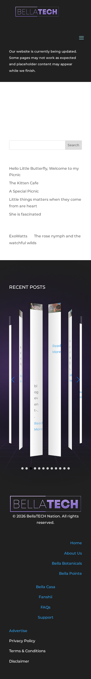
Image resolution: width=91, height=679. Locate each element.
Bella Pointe (70, 573)
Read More (21, 378)
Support (45, 617)
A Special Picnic (24, 191)
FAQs (45, 607)
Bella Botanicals (67, 563)
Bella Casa (45, 587)
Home (76, 543)
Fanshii (45, 597)
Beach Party (70, 328)
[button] (78, 379)
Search (73, 145)
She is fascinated (25, 214)
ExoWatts (18, 236)
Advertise (18, 631)
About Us (73, 553)
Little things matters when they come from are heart (36, 346)
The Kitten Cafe (23, 183)
